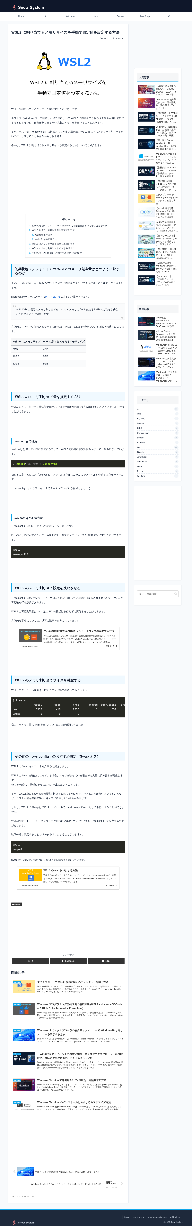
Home (126, 1217)
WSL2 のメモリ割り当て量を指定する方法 (53, 230)
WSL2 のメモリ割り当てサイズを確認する (53, 248)
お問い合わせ (176, 1217)
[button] (175, 593)
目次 (64, 219)
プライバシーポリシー (157, 1217)
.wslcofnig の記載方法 (46, 239)
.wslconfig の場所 (43, 234)
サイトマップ (138, 1217)
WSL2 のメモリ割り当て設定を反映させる (53, 243)
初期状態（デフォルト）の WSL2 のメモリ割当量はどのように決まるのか (69, 225)
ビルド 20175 (52, 296)
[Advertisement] (68, 190)
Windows (17, 904)
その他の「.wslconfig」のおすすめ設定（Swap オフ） (59, 252)
